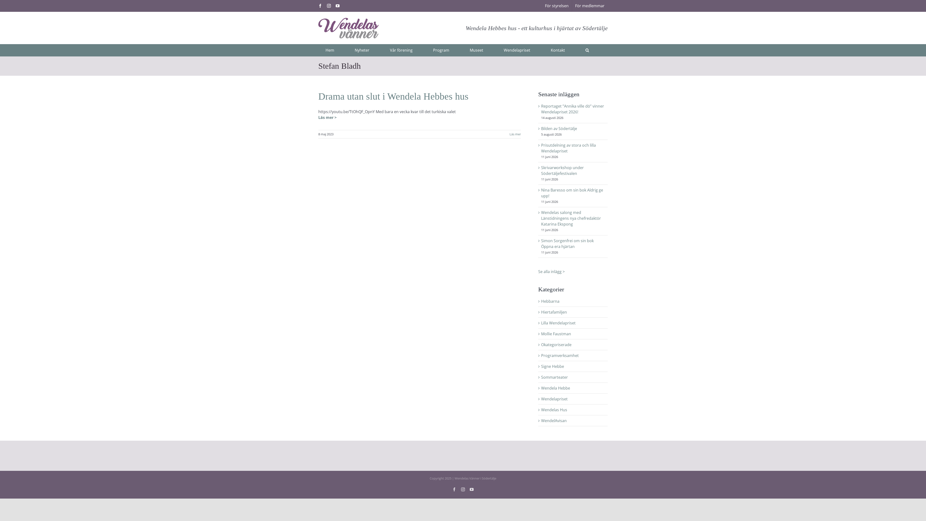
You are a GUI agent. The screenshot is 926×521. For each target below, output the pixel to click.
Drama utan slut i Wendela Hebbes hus (393, 96)
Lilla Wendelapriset (558, 323)
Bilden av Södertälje (559, 128)
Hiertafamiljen (554, 312)
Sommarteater (554, 377)
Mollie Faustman (556, 333)
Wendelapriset (554, 399)
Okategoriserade (556, 344)
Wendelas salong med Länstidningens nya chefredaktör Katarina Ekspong (571, 218)
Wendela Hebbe (555, 388)
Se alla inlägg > (551, 271)
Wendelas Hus (554, 409)
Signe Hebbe (552, 366)
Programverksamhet (560, 355)
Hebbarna (550, 301)
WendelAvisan (554, 420)
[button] (587, 50)
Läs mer (515, 134)
